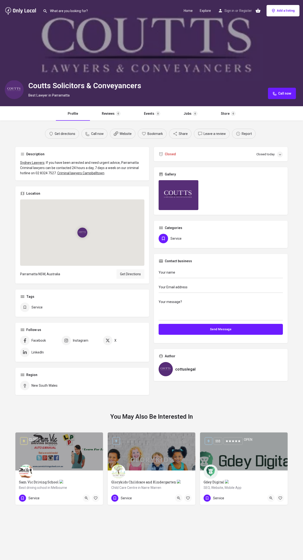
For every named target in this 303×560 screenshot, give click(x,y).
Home (188, 11)
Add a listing (286, 10)
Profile (73, 113)
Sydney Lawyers (32, 163)
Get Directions (130, 274)
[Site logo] (21, 10)
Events (151, 113)
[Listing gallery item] (178, 195)
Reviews (110, 113)
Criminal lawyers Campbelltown (80, 173)
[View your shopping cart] (258, 10)
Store (227, 113)
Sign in (229, 11)
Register (245, 11)
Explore (205, 11)
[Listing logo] (14, 89)
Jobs (190, 113)
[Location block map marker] (82, 233)
